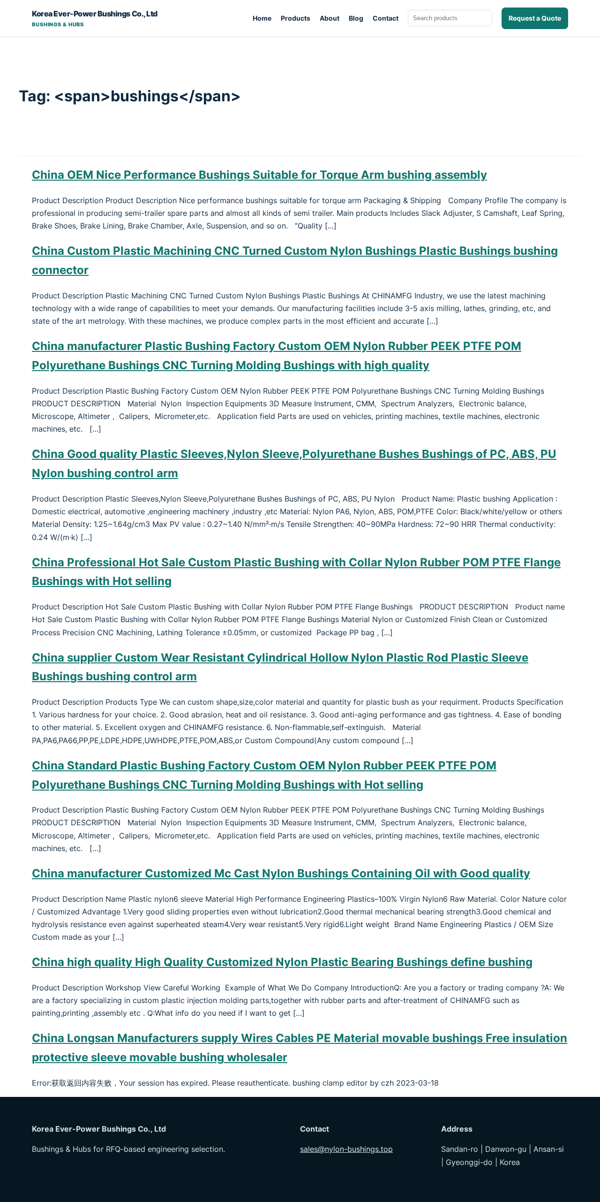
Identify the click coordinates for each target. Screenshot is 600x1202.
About (329, 18)
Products (295, 18)
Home (262, 18)
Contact (385, 18)
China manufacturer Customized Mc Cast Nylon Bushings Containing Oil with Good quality (281, 873)
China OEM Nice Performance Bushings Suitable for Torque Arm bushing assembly (259, 175)
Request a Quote (535, 18)
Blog (356, 18)
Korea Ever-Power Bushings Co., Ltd (95, 18)
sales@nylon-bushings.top (346, 1149)
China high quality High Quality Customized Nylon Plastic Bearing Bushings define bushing (282, 962)
